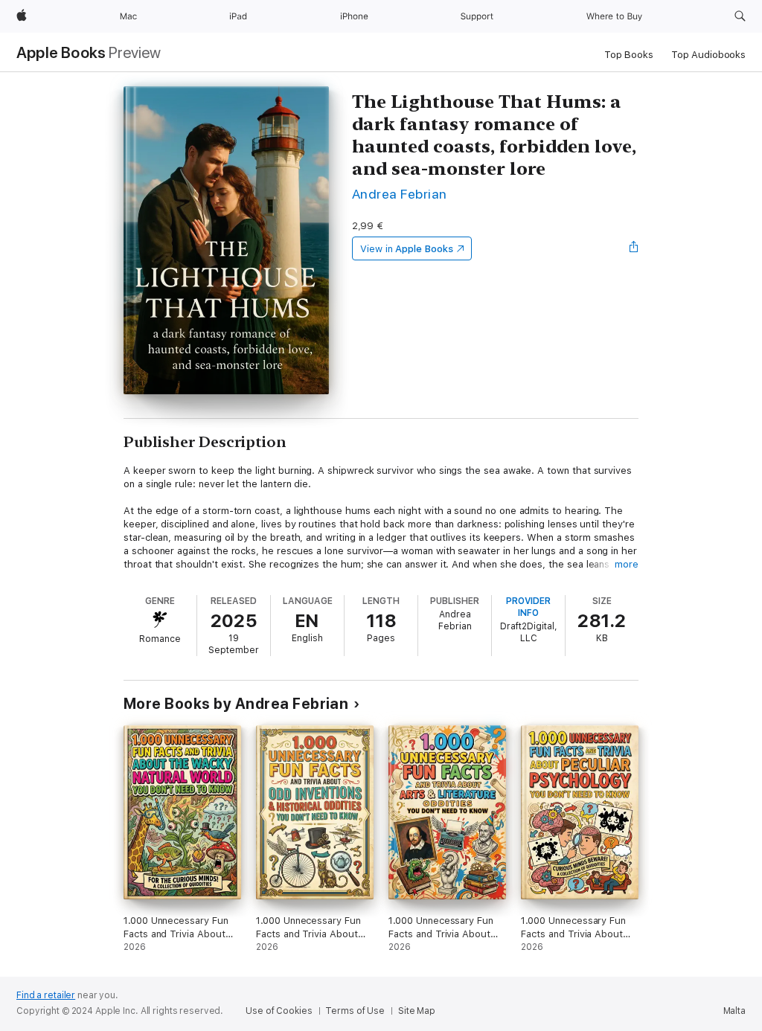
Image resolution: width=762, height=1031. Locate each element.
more (626, 564)
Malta (734, 1011)
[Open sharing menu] (634, 248)
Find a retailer (45, 995)
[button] (740, 16)
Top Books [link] (628, 54)
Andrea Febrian (399, 194)
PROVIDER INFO (528, 607)
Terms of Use (355, 1011)
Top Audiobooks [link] (708, 54)
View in (406, 248)
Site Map (416, 1011)
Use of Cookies (279, 1011)
